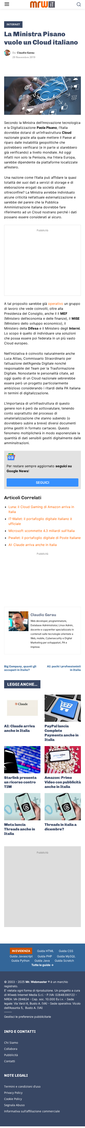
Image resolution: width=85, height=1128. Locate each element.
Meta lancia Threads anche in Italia (19, 829)
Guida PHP (45, 956)
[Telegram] (37, 65)
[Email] (46, 65)
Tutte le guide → (42, 965)
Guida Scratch (64, 960)
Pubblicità (11, 1055)
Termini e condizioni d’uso (22, 1086)
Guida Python (20, 960)
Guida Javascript (21, 956)
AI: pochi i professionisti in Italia (64, 668)
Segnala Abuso (14, 1105)
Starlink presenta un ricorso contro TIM (20, 782)
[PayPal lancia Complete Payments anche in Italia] (63, 708)
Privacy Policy (13, 1093)
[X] (8, 65)
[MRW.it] (42, 4)
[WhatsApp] (27, 65)
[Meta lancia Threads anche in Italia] (22, 806)
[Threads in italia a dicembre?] (63, 806)
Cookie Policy (13, 1099)
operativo (55, 304)
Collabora (10, 1049)
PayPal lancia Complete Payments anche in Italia (62, 733)
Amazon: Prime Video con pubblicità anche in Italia (63, 782)
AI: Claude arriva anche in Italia (32, 545)
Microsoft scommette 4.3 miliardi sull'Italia (41, 531)
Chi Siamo (11, 1043)
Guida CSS (66, 951)
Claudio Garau (25, 53)
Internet (13, 24)
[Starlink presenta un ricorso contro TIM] (22, 759)
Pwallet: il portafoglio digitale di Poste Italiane (44, 538)
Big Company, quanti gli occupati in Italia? (20, 668)
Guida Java (42, 960)
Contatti (9, 1061)
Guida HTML (45, 951)
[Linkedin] (18, 65)
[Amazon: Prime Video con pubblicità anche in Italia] (63, 759)
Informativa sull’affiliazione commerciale (32, 1111)
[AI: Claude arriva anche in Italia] (22, 708)
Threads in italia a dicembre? (61, 826)
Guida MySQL (66, 956)
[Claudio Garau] (8, 53)
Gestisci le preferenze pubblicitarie (27, 1016)
